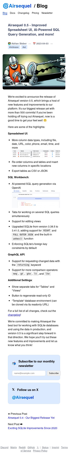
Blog (42, 5)
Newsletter (47, 12)
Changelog (23, 12)
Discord (4, 447)
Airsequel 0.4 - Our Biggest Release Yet (31, 418)
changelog (14, 315)
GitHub (31, 447)
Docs (12, 12)
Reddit (22, 447)
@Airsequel (23, 397)
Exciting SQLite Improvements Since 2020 (32, 428)
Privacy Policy (40, 450)
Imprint (55, 447)
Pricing (35, 12)
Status (45, 447)
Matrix (13, 447)
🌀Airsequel (17, 5)
